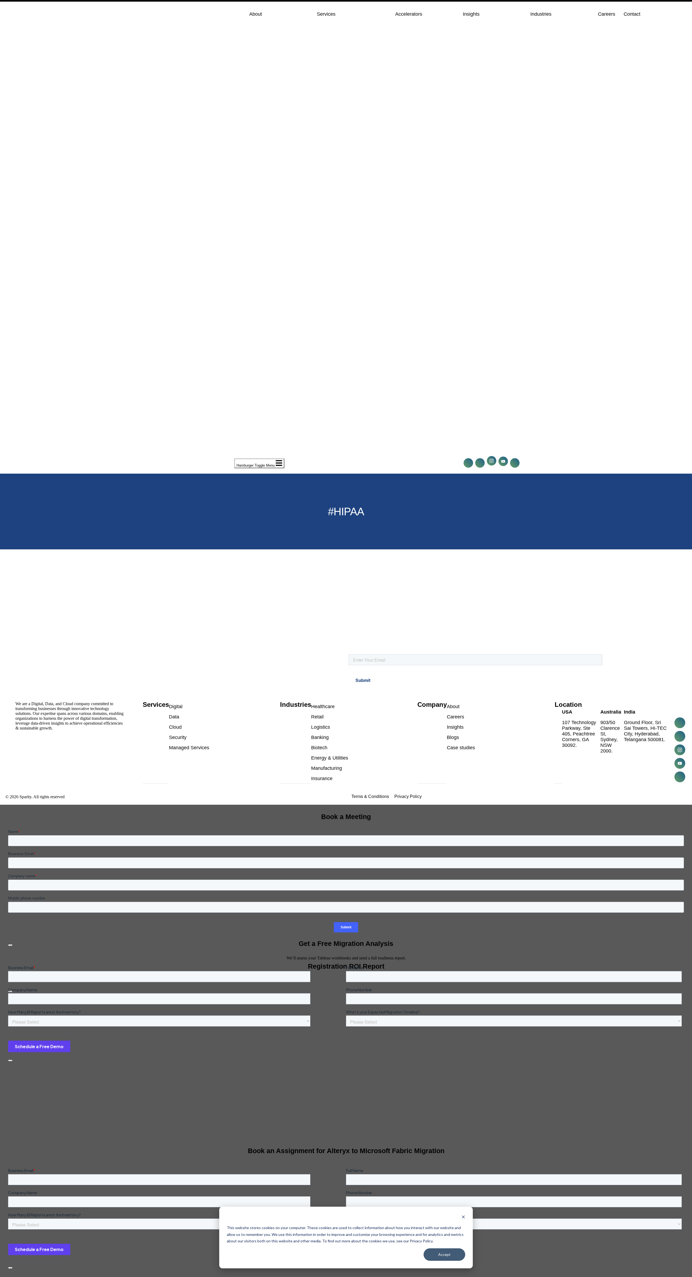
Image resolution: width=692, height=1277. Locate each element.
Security (178, 737)
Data (174, 717)
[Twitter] (480, 463)
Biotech (319, 747)
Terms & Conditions (370, 796)
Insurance (321, 778)
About (255, 14)
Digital (175, 706)
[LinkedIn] (468, 463)
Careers (606, 14)
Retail (317, 717)
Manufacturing (326, 768)
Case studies (461, 747)
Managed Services (189, 747)
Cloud (175, 727)
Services (326, 14)
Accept (444, 1254)
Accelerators (408, 14)
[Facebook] (491, 461)
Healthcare (323, 706)
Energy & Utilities (329, 758)
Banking (320, 737)
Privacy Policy (408, 796)
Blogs (453, 737)
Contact (632, 14)
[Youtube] (503, 461)
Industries (540, 14)
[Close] (10, 1060)
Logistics (320, 727)
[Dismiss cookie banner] (463, 1217)
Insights (471, 14)
